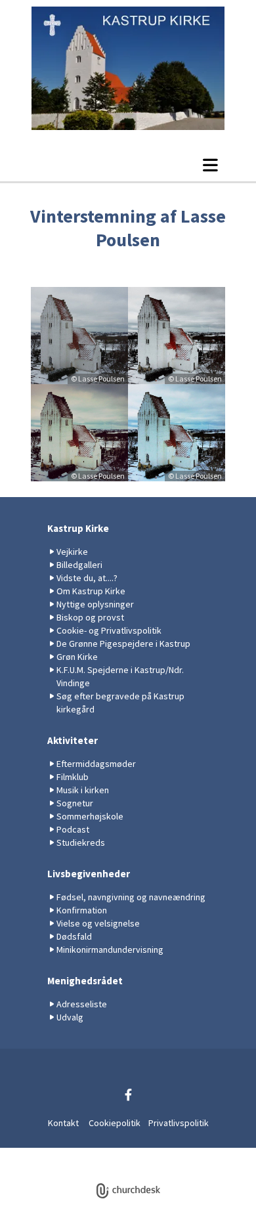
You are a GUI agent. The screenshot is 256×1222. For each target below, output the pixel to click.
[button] (128, 164)
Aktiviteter (72, 740)
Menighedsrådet (85, 980)
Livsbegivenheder (88, 873)
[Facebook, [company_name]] (128, 1094)
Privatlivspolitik (178, 1123)
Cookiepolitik (114, 1123)
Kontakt (63, 1123)
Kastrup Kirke (78, 528)
